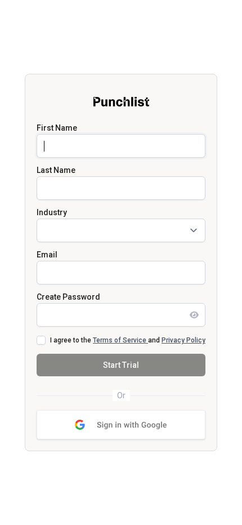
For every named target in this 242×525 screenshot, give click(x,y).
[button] (121, 424)
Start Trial (121, 365)
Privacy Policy (183, 340)
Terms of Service (120, 340)
